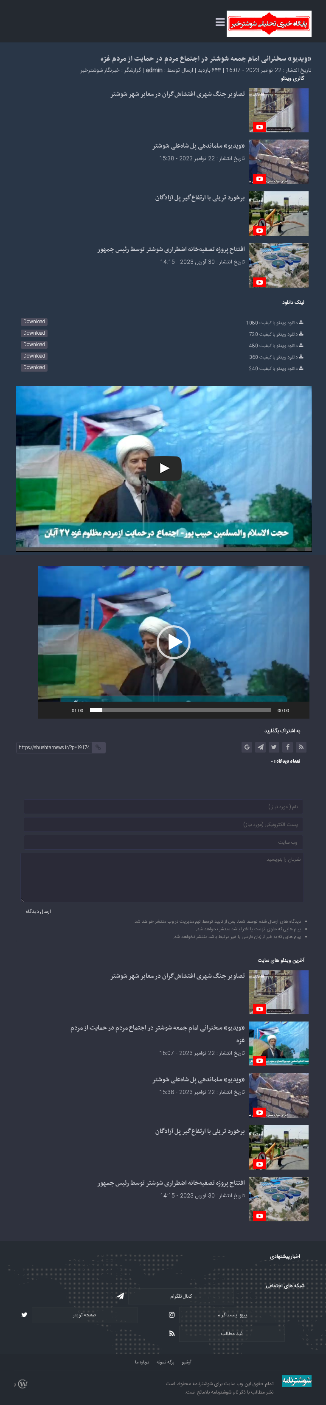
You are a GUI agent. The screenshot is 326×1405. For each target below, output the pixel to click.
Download (34, 322)
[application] (173, 642)
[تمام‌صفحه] (49, 710)
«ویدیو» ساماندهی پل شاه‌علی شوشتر (198, 145)
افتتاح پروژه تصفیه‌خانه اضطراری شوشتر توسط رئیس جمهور (171, 249)
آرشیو (186, 1362)
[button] (174, 642)
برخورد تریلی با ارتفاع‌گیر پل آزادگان (200, 197)
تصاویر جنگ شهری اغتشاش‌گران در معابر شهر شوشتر (177, 94)
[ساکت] (62, 710)
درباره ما (142, 1362)
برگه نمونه (165, 1362)
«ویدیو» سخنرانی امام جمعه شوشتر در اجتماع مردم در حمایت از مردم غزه (206, 59)
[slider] (180, 710)
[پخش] (298, 710)
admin (154, 70)
